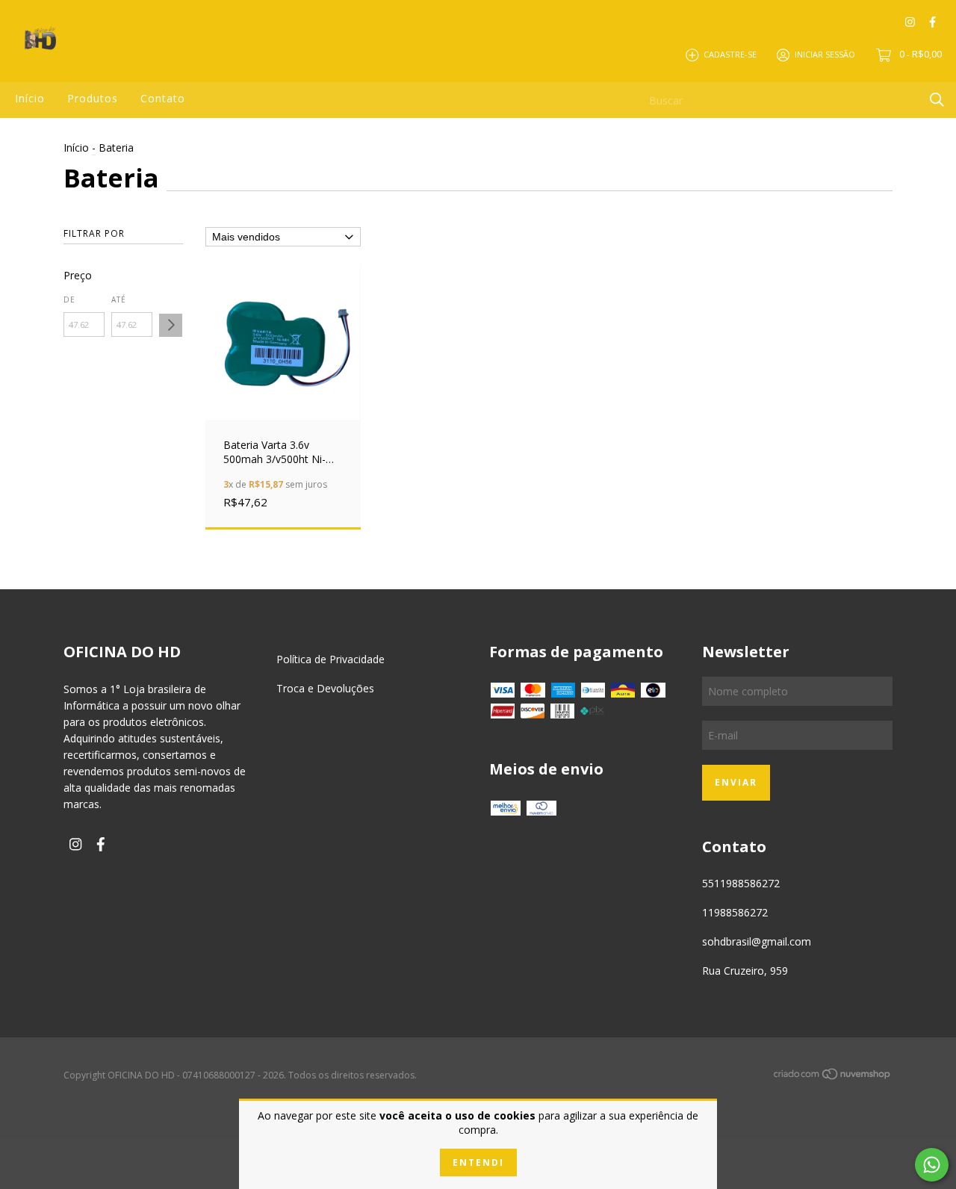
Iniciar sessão (825, 54)
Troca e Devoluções (325, 688)
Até (118, 299)
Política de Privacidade (330, 659)
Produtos (92, 98)
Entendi (478, 1162)
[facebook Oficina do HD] (932, 22)
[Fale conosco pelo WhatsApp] (932, 1165)
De (69, 299)
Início (30, 98)
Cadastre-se (730, 54)
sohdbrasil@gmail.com (756, 941)
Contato (162, 98)
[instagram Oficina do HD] (910, 22)
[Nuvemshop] (833, 1077)
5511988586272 (741, 883)
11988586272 (735, 912)
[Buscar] (937, 99)
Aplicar (170, 325)
